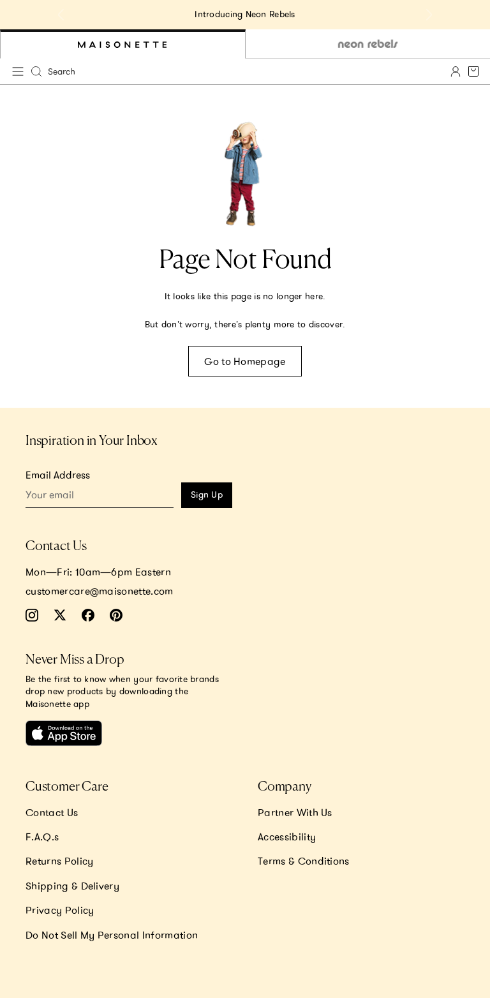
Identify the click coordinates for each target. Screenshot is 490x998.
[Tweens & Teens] (368, 44)
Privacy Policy (60, 910)
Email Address (58, 475)
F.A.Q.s (42, 836)
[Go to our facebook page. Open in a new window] (88, 615)
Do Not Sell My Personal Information (112, 934)
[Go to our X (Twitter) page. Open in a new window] (60, 615)
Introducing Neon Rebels (245, 14)
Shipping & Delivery (72, 885)
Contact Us (52, 812)
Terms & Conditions (304, 860)
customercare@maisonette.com (100, 591)
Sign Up (207, 494)
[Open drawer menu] (18, 71)
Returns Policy (59, 860)
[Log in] (455, 71)
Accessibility (287, 836)
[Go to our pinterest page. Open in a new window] (116, 615)
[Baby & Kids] (123, 44)
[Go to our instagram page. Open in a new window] (32, 615)
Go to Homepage (244, 361)
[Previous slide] (61, 14)
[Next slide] (428, 14)
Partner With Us (295, 812)
